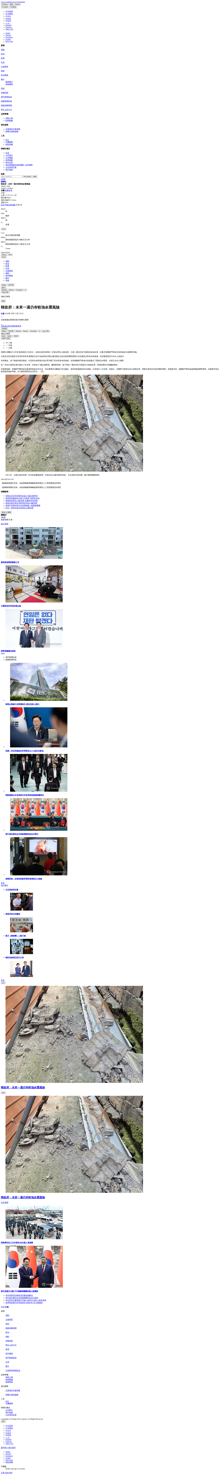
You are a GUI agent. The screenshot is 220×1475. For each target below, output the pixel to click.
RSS (7, 140)
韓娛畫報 (9, 84)
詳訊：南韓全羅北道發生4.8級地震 (19, 508)
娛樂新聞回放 (6, 101)
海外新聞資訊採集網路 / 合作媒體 (19, 165)
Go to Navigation (18, 2)
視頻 (3, 88)
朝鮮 (3, 71)
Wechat (8, 35)
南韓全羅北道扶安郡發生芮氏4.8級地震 (21, 503)
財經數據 (9, 121)
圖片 (3, 79)
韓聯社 (3, 181)
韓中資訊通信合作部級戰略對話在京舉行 (22, 1298)
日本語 (8, 1435)
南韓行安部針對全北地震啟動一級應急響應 (23, 505)
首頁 (7, 153)
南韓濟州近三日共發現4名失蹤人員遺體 (17, 1243)
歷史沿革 (9, 162)
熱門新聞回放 (6, 97)
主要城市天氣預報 (13, 129)
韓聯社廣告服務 (12, 131)
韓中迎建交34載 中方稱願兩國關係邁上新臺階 (19, 1291)
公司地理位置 (11, 167)
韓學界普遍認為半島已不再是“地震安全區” (23, 498)
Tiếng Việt (9, 1444)
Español (8, 1439)
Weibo (8, 33)
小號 (10, 343)
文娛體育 (4, 67)
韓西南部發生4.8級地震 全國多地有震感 (22, 501)
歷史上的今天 (6, 110)
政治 (3, 54)
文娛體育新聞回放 (13, 1370)
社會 (3, 62)
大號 (10, 348)
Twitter (8, 39)
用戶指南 (9, 170)
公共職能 (9, 158)
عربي (8, 1437)
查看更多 (8, 190)
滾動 (3, 50)
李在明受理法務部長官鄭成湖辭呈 (19, 1295)
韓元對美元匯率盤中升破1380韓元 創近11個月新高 (26, 1300)
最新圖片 (9, 82)
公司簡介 (9, 155)
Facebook (9, 37)
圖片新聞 (4, 524)
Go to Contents (6, 2)
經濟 (3, 58)
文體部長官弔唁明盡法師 (11, 606)
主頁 (3, 1307)
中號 (10, 345)
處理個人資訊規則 (8, 1448)
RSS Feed (9, 41)
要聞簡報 (9, 1382)
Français (9, 1442)
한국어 (8, 1431)
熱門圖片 (4, 885)
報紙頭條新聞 (6, 105)
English (8, 1433)
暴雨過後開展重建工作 (10, 562)
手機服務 (9, 142)
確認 (3, 301)
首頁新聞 (4, 1203)
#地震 (3, 179)
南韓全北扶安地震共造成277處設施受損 (22, 496)
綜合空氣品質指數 (8, 205)
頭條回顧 (4, 93)
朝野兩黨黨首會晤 (8, 651)
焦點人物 (9, 118)
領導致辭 (9, 160)
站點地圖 (9, 144)
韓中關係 (4, 75)
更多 (3, 883)
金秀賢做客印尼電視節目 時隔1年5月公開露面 (24, 1303)
